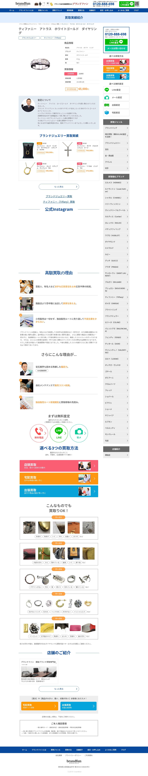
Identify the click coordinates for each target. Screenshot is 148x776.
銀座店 (107, 455)
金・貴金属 (109, 155)
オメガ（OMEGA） (112, 303)
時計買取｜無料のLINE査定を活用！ (115, 135)
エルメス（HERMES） (113, 182)
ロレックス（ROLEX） (113, 223)
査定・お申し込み (106, 10)
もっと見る (58, 689)
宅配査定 (116, 112)
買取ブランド (57, 10)
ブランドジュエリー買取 (59, 196)
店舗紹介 (92, 10)
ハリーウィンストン (112, 204)
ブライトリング (111, 309)
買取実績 (70, 10)
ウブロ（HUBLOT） (113, 235)
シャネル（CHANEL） (113, 198)
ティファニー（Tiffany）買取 (59, 201)
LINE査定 (116, 89)
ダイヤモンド (110, 241)
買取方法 (81, 10)
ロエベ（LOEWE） (112, 359)
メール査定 (117, 97)
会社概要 (58, 755)
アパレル (108, 162)
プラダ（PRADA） (112, 267)
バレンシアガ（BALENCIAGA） (116, 329)
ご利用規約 (88, 755)
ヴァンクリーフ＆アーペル (115, 210)
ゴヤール (108, 371)
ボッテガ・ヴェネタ (112, 365)
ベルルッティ (110, 428)
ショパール (109, 396)
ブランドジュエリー (29, 38)
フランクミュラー (112, 316)
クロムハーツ (110, 384)
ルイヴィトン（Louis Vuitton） (115, 190)
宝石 (106, 149)
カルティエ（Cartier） (114, 216)
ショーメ (108, 409)
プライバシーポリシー (73, 755)
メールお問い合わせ (116, 48)
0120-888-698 (115, 34)
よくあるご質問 (123, 10)
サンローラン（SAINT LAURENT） (115, 274)
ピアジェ (108, 403)
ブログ (136, 10)
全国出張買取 (67, 706)
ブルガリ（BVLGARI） (113, 282)
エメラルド (109, 248)
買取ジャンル (43, 10)
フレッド (108, 390)
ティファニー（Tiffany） (53, 38)
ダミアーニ (109, 378)
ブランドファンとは (26, 10)
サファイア (109, 415)
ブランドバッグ (111, 128)
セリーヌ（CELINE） (113, 322)
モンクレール (110, 434)
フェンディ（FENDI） (113, 337)
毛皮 (106, 440)
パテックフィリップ (112, 229)
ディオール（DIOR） (113, 344)
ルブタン (108, 422)
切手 (106, 168)
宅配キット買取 (28, 706)
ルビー (107, 254)
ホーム (11, 10)
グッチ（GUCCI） (112, 260)
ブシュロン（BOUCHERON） (115, 289)
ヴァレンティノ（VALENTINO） (115, 351)
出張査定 (116, 105)
